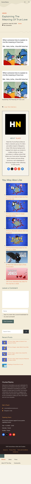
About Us (5, 450)
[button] (29, 2)
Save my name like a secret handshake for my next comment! (16, 316)
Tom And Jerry (12, 107)
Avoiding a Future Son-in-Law (15, 364)
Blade (20, 23)
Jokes (10, 459)
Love (5, 107)
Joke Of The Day (6, 463)
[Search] (26, 331)
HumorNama (5, 2)
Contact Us (15, 452)
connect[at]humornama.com (11, 408)
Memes (4, 13)
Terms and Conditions (22, 450)
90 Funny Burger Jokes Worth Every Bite (18, 347)
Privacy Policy (12, 450)
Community (17, 463)
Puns (15, 459)
